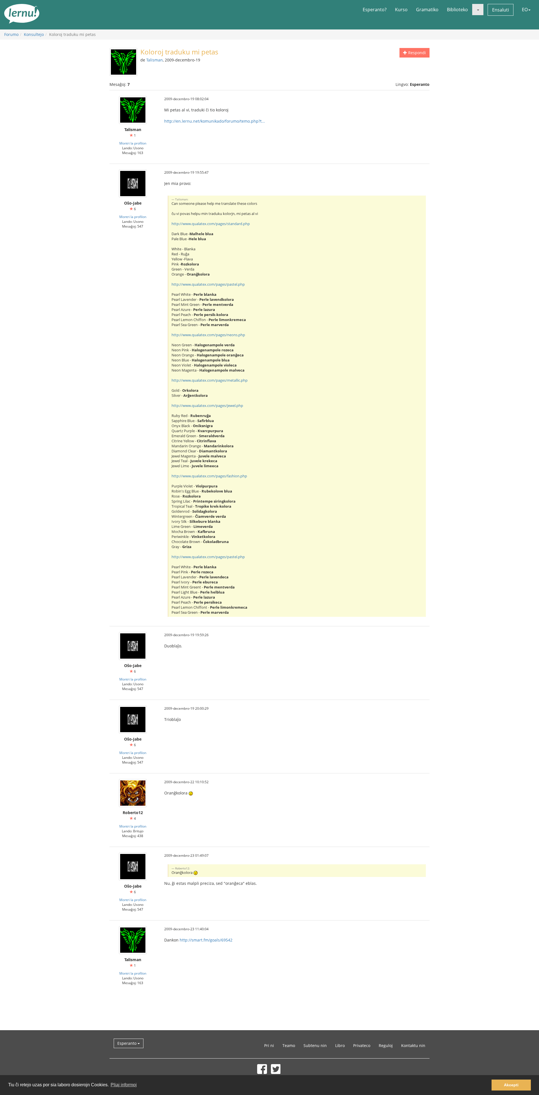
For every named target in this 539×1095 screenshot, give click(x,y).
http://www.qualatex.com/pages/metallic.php (210, 380)
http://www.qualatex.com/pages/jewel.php (207, 405)
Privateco (361, 1045)
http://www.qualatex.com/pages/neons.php (208, 335)
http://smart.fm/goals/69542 (206, 940)
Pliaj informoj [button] (124, 1084)
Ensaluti (500, 10)
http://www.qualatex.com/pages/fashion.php (209, 476)
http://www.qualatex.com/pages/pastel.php (208, 284)
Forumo (11, 34)
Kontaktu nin (413, 1045)
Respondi (416, 52)
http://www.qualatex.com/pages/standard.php (211, 223)
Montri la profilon (132, 143)
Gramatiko (427, 9)
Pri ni (269, 1045)
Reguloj (386, 1045)
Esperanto (127, 1043)
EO (525, 9)
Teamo (288, 1045)
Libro (340, 1045)
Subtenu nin (315, 1045)
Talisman (154, 60)
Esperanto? (375, 9)
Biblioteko (457, 9)
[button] (477, 9)
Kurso (401, 9)
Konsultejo (34, 34)
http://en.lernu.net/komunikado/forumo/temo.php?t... (214, 121)
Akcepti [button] (511, 1085)
